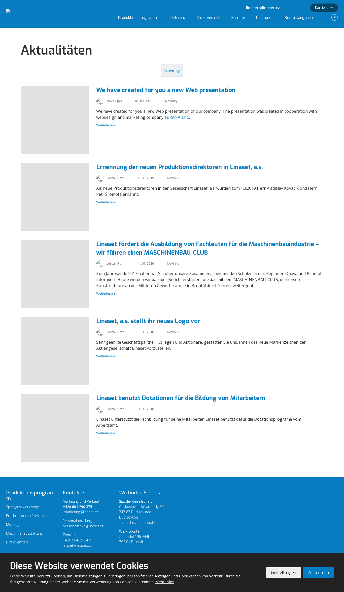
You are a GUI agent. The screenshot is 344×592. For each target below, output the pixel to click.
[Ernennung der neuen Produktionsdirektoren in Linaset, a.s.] (55, 229)
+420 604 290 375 (77, 506)
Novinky (172, 70)
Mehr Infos (164, 581)
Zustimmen (318, 572)
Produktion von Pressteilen (27, 515)
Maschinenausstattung (24, 533)
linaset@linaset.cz (77, 545)
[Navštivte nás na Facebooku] (288, 7)
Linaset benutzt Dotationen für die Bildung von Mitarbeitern (180, 398)
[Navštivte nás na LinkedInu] (295, 7)
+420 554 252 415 (77, 540)
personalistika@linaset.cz (83, 526)
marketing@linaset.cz (81, 511)
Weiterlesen (105, 125)
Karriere (321, 7)
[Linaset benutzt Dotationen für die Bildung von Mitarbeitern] (55, 460)
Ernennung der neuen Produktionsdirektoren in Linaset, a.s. (179, 167)
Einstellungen (283, 572)
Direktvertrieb (208, 17)
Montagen (14, 524)
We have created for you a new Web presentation (165, 90)
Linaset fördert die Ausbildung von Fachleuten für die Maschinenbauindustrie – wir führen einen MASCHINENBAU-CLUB (207, 248)
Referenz (178, 17)
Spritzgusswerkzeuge (23, 506)
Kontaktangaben (299, 17)
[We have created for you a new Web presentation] (55, 152)
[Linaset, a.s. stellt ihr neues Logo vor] (55, 383)
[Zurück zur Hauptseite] (44, 11)
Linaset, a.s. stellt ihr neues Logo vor (148, 321)
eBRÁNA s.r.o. (177, 117)
